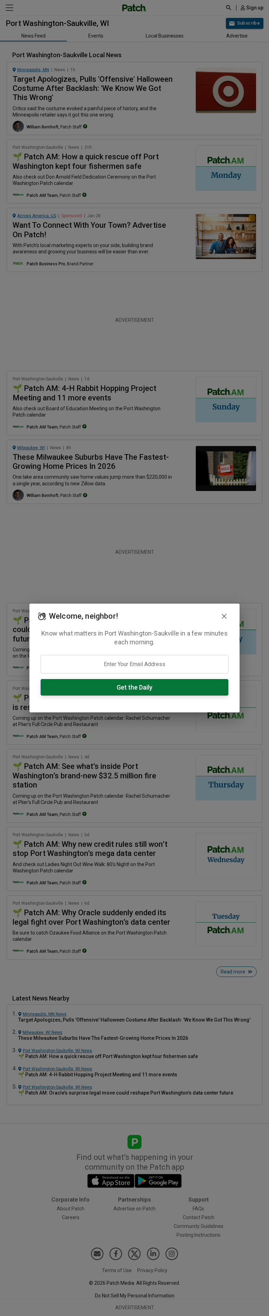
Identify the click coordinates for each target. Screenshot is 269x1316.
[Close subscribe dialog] (224, 616)
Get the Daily (134, 687)
